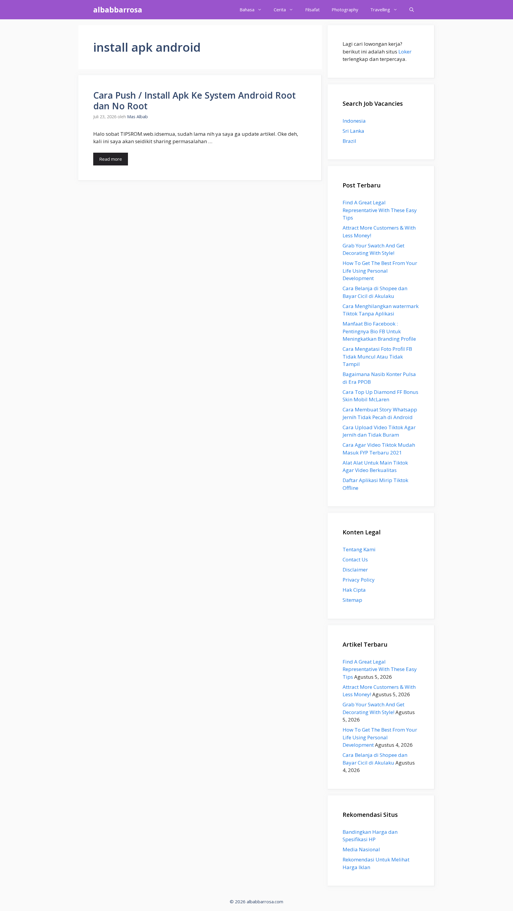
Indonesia (354, 120)
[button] (411, 9)
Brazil (349, 141)
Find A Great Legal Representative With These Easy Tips (380, 210)
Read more (110, 159)
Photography (345, 9)
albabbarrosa (117, 9)
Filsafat (312, 9)
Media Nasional (361, 849)
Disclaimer (355, 569)
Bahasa (247, 9)
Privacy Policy (359, 579)
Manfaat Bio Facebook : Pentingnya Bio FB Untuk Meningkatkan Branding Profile (379, 331)
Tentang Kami (359, 549)
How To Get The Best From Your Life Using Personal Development (380, 271)
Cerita (280, 9)
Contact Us (355, 559)
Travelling (380, 9)
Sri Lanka (353, 130)
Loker (404, 51)
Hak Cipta (354, 589)
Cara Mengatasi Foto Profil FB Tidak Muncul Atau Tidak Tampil (377, 356)
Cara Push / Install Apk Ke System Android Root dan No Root (194, 100)
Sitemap (352, 599)
